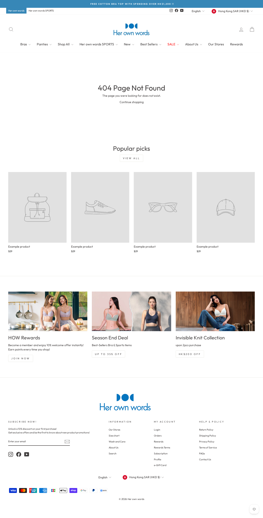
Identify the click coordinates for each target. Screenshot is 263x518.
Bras (24, 44)
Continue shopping (132, 102)
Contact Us (205, 459)
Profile (157, 459)
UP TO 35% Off (108, 354)
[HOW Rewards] (47, 311)
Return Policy (206, 429)
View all (131, 158)
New (127, 44)
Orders (157, 435)
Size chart (114, 435)
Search (113, 453)
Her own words (16, 10)
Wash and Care (117, 441)
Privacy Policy (206, 441)
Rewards (236, 44)
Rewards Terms (162, 447)
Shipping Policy (207, 435)
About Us (192, 44)
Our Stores (216, 44)
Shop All (64, 44)
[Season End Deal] (131, 311)
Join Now (20, 358)
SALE (171, 44)
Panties (42, 44)
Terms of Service (208, 447)
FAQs (202, 453)
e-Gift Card (160, 465)
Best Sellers (149, 44)
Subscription (161, 453)
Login (157, 429)
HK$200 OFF (190, 354)
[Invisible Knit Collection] (215, 311)
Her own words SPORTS (41, 10)
